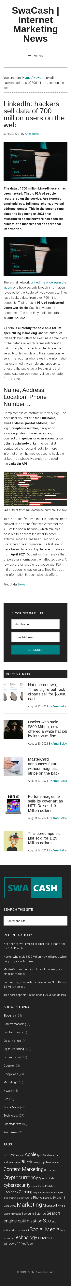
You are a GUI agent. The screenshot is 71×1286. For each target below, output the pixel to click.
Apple (30, 1154)
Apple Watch (43, 1155)
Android (20, 1155)
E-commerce (12, 1057)
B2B (17, 1162)
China (47, 1162)
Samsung (28, 1213)
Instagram (59, 1192)
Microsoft (50, 1205)
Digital (34, 1186)
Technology (11, 1115)
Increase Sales (46, 1192)
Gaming (25, 1192)
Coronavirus (50, 1170)
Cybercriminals (46, 1178)
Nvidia (61, 1205)
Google (8, 1065)
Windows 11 (12, 1243)
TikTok (42, 1238)
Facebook (11, 1192)
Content (56, 1162)
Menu (38, 56)
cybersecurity (17, 1185)
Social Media (12, 1107)
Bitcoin (27, 1162)
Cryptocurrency (13, 1032)
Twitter (50, 1238)
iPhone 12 (47, 1198)
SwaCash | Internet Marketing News (35, 24)
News (21, 584)
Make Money (10, 1206)
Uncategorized (12, 1124)
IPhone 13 (59, 1197)
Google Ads (11, 1074)
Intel (6, 1198)
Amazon (10, 1155)
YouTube (27, 1243)
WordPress (11, 1132)
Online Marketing (12, 1213)
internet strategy (16, 1198)
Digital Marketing (14, 1048)
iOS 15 (28, 1198)
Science (40, 1213)
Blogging (9, 1015)
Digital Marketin (13, 1040)
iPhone (37, 1197)
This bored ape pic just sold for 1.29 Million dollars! (44, 838)
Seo (6, 1099)
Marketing (10, 1082)
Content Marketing (15, 1024)
